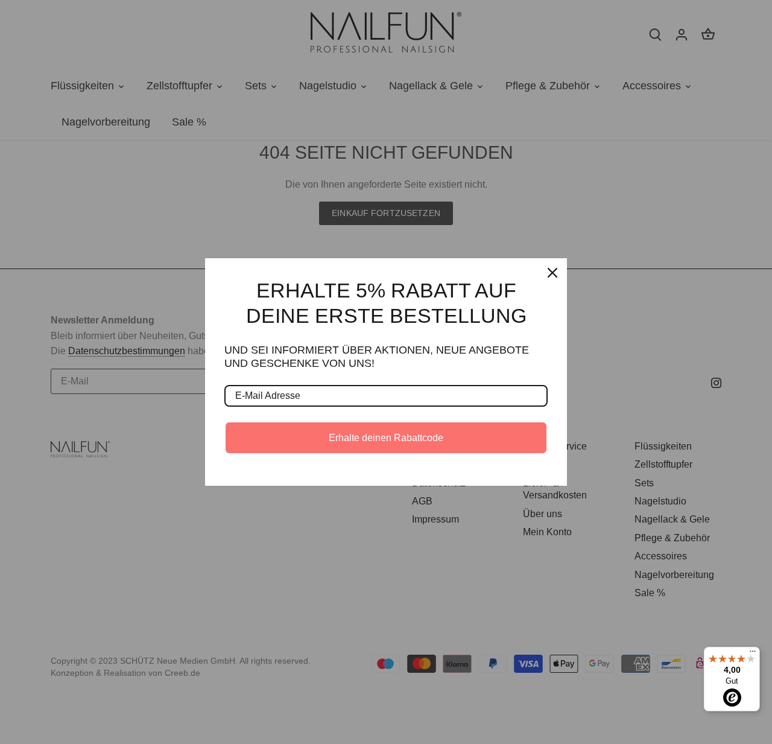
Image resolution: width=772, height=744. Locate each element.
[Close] (552, 272)
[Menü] (752, 654)
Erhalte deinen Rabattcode (386, 438)
